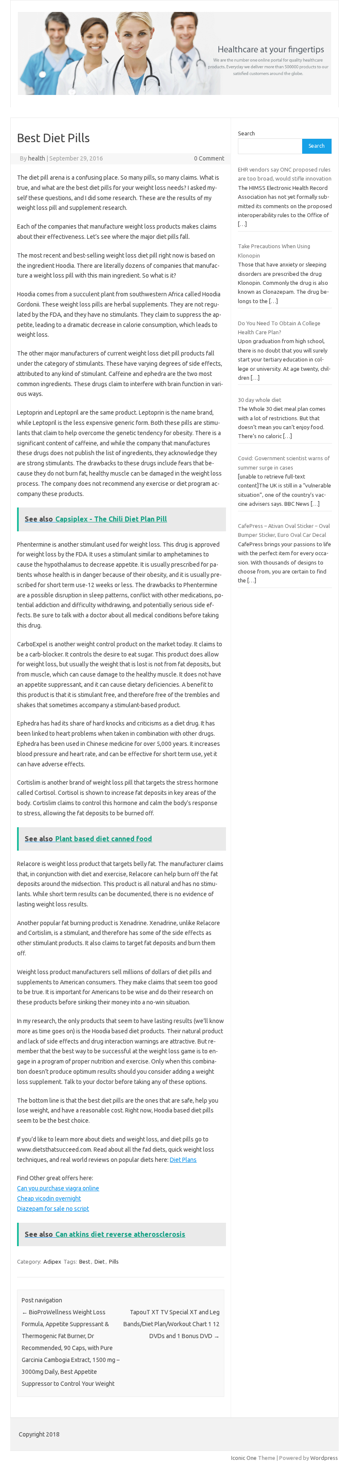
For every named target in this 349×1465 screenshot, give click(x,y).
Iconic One (244, 1458)
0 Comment (209, 158)
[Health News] (174, 92)
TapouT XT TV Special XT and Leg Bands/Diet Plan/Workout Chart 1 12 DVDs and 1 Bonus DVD (171, 1324)
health (36, 158)
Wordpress (324, 1458)
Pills (114, 1261)
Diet (99, 1261)
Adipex (52, 1261)
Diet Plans (183, 1159)
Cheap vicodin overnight (49, 1198)
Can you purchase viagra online (58, 1188)
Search (246, 133)
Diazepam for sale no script (53, 1208)
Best (84, 1261)
